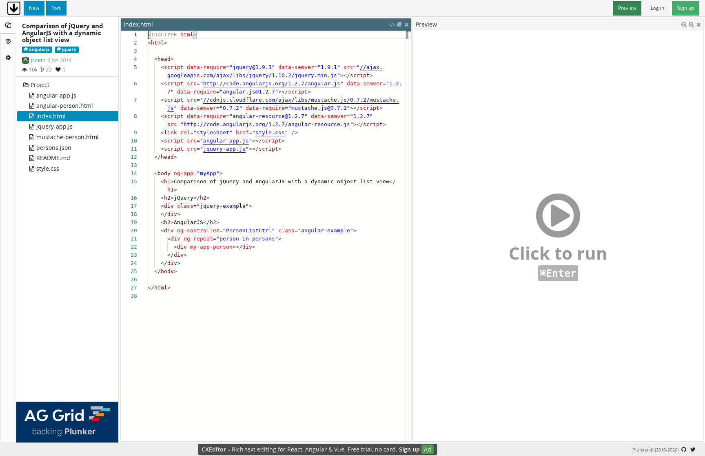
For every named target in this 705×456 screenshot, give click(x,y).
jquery (69, 49)
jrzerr (38, 60)
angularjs (39, 49)
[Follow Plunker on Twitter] (692, 449)
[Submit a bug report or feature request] (683, 449)
